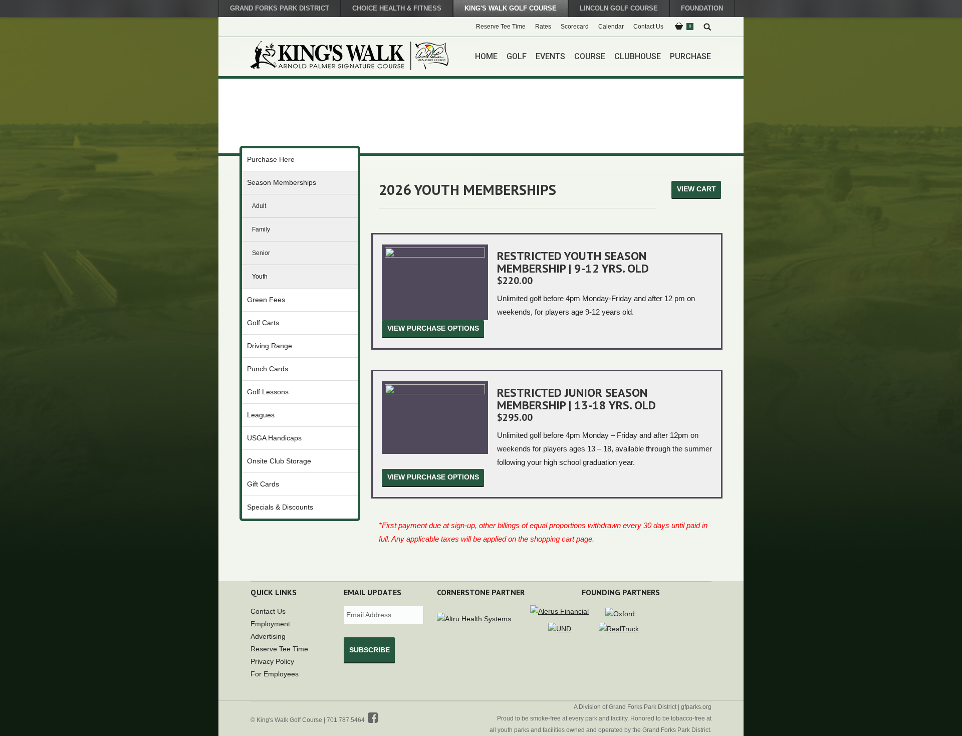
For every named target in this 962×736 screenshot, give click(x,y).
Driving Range (269, 346)
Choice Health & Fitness (396, 8)
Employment (270, 624)
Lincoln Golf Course (619, 8)
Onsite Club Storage (279, 461)
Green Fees (266, 300)
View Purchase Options (433, 328)
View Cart (696, 189)
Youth (260, 276)
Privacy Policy (272, 661)
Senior (261, 253)
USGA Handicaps (274, 438)
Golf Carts (263, 323)
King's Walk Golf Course (510, 8)
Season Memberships (281, 182)
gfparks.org (696, 706)
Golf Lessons (268, 392)
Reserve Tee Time (279, 649)
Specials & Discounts (280, 507)
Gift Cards (263, 484)
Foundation (702, 8)
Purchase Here (271, 159)
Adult (259, 205)
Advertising (268, 636)
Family (261, 229)
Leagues (261, 415)
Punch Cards (267, 369)
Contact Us (268, 611)
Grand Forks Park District (279, 8)
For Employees (275, 674)
